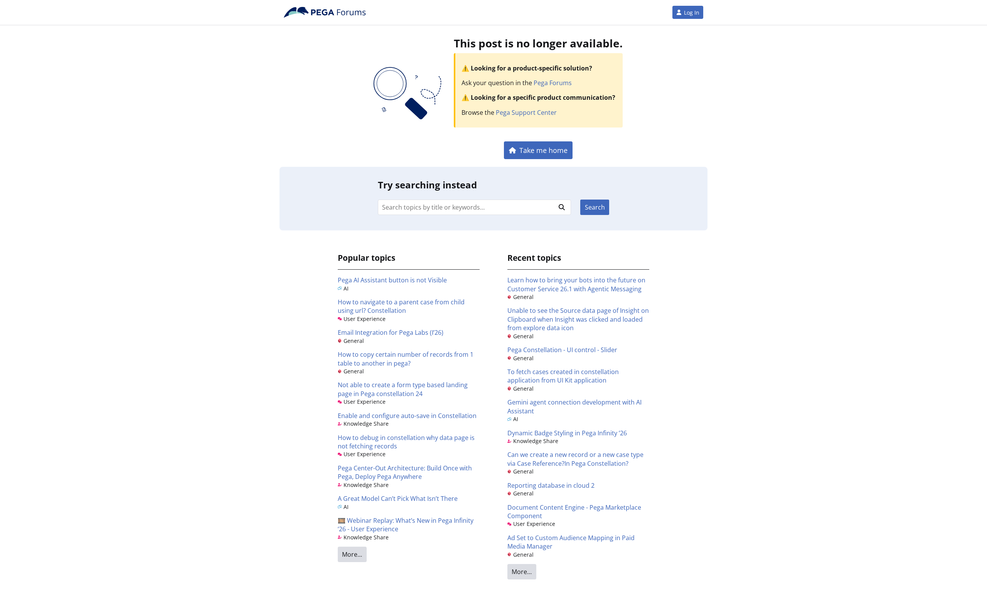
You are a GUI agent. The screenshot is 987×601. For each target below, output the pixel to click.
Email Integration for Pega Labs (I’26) (390, 332)
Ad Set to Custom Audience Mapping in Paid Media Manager (571, 542)
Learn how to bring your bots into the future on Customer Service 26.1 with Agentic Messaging (576, 284)
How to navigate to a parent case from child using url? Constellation (401, 306)
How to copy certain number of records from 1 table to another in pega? (405, 358)
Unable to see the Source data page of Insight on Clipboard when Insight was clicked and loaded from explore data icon (578, 319)
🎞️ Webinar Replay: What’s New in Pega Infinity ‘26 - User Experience (405, 524)
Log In (691, 12)
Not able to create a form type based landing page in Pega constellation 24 (403, 389)
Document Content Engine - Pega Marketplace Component (574, 511)
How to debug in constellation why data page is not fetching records (406, 441)
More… (352, 554)
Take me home (543, 150)
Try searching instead (427, 184)
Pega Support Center (526, 112)
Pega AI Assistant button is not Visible (392, 280)
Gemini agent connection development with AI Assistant (574, 406)
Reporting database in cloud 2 (551, 485)
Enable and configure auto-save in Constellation (407, 415)
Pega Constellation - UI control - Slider (562, 350)
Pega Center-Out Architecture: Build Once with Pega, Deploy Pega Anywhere (405, 472)
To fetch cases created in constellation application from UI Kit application (563, 376)
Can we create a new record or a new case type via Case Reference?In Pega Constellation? (575, 458)
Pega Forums (553, 83)
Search (595, 207)
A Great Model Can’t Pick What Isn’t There (398, 498)
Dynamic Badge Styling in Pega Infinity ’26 (567, 433)
